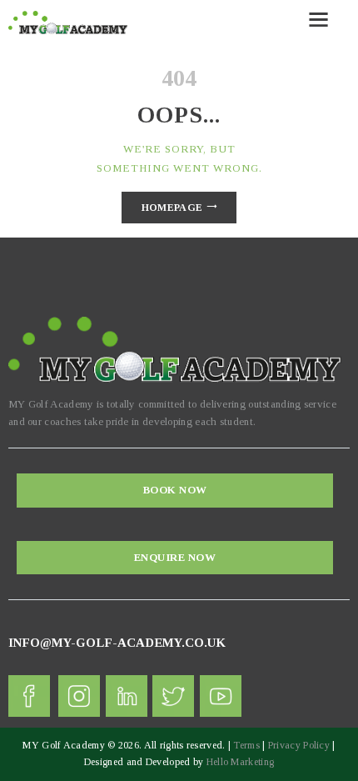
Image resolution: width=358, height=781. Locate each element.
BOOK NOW (175, 489)
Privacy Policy (299, 745)
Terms (246, 745)
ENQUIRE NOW (175, 557)
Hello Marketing (240, 762)
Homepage (172, 207)
